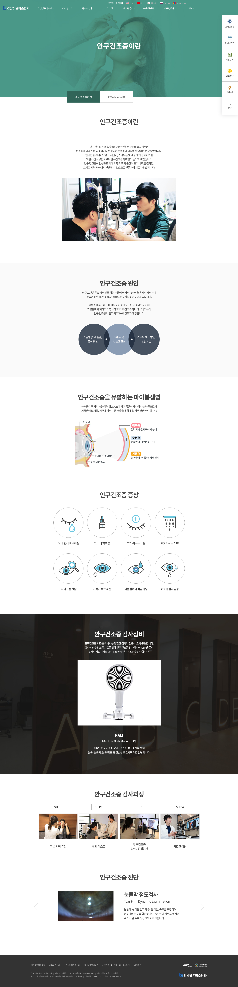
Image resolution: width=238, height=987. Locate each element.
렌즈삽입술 (87, 8)
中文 (142, 3)
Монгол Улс (181, 3)
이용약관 (105, 965)
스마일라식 (67, 8)
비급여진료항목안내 (72, 965)
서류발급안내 (54, 965)
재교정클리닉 (129, 8)
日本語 (153, 3)
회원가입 (119, 3)
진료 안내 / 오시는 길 (121, 965)
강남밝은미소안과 (16, 8)
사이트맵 (137, 965)
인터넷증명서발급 (91, 965)
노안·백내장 (148, 8)
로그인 (111, 3)
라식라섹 (109, 8)
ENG (131, 3)
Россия (166, 3)
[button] (202, 906)
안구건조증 (169, 8)
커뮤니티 (191, 8)
